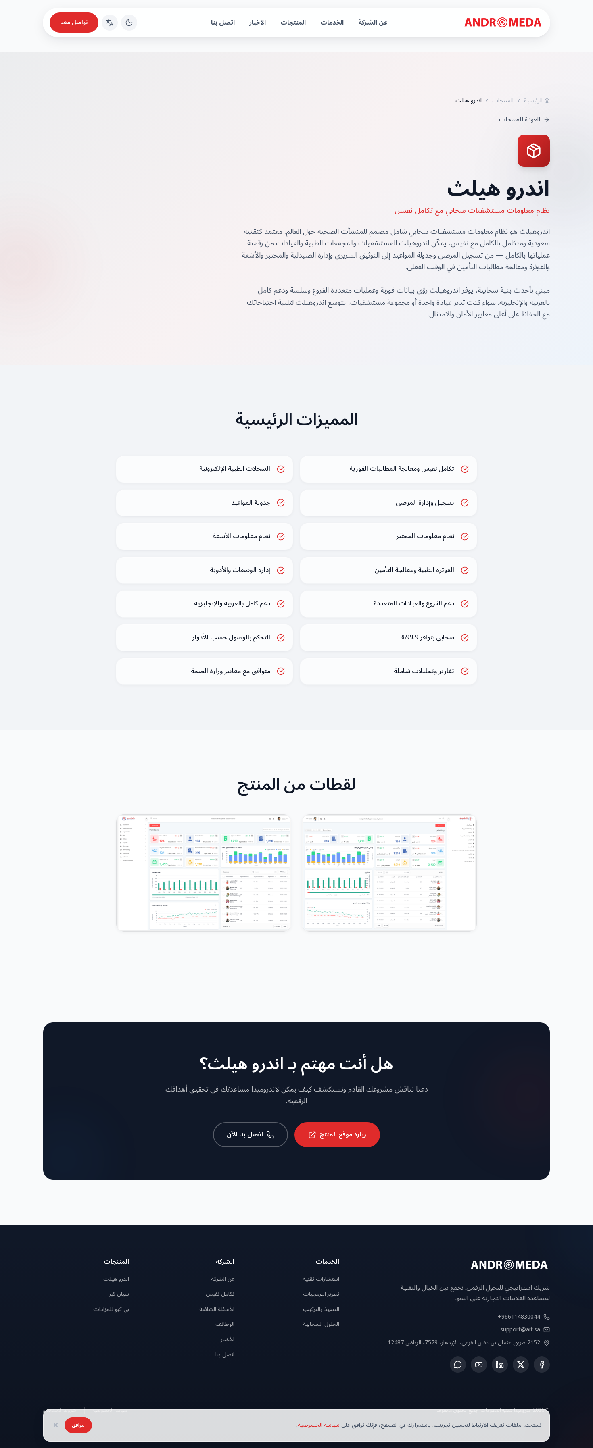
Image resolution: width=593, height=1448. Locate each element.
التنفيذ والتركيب (321, 1309)
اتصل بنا (223, 22)
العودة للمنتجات (519, 119)
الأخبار (257, 22)
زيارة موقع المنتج (342, 1134)
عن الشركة (373, 22)
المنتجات (293, 22)
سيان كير (119, 1294)
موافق (78, 1425)
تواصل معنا (74, 22)
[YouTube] (479, 1364)
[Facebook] (542, 1364)
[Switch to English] (110, 23)
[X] (521, 1364)
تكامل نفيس (220, 1294)
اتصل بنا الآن (245, 1134)
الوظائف (224, 1324)
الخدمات (332, 22)
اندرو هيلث (116, 1279)
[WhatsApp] (458, 1364)
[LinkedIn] (500, 1364)
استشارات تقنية (321, 1279)
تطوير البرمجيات (321, 1294)
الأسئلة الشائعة (216, 1309)
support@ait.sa (520, 1330)
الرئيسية (533, 101)
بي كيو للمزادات (111, 1309)
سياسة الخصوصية (319, 1425)
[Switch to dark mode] (129, 23)
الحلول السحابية (321, 1324)
